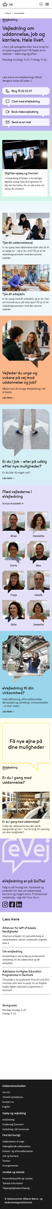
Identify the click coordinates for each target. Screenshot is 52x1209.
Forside (8, 13)
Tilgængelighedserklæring (16, 1188)
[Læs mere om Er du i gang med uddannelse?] (26, 806)
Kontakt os (8, 1101)
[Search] (41, 4)
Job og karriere (10, 1156)
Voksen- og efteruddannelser (17, 1151)
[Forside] (7, 4)
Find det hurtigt (11, 1135)
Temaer (6, 1160)
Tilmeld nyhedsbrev (12, 1097)
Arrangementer (10, 1165)
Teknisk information (12, 1183)
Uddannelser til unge (13, 1141)
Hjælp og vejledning (14, 1113)
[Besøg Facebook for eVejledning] (12, 904)
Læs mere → (8, 398)
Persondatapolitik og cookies (17, 1178)
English (6, 1106)
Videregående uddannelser (16, 1146)
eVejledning (19, 13)
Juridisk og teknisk (13, 1172)
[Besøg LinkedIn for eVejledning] (19, 904)
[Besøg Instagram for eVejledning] (5, 904)
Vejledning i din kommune (15, 1129)
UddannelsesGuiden (14, 1086)
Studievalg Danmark (13, 1124)
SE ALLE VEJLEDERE (11, 503)
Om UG (6, 1092)
